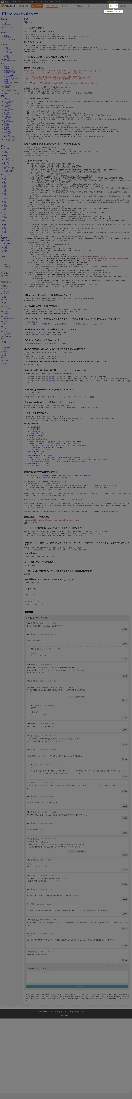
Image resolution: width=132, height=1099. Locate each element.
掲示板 (115, 6)
